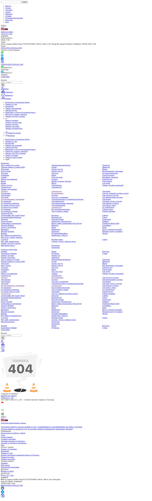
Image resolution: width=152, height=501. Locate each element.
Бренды (8, 6)
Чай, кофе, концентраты (10, 241)
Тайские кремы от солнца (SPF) (13, 167)
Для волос (106, 165)
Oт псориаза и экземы (9, 211)
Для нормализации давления (62, 203)
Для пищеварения (58, 205)
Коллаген (55, 215)
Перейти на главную (9, 396)
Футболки (55, 253)
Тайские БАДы (11, 110)
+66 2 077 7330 (6, 34)
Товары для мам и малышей (112, 185)
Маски (3, 181)
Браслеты (105, 251)
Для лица (4, 173)
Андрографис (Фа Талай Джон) (13, 215)
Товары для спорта (12, 126)
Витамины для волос (110, 177)
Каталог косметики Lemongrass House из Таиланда (20, 455)
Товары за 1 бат (11, 104)
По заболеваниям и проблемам (12, 199)
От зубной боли (108, 207)
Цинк (104, 227)
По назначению (57, 193)
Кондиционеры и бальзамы (112, 171)
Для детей (106, 183)
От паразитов (6, 201)
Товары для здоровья (13, 108)
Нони (54, 227)
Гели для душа (57, 177)
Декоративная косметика (61, 165)
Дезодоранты (57, 185)
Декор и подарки (11, 120)
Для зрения (106, 199)
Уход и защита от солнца (10, 165)
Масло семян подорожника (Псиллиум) (67, 223)
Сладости (4, 239)
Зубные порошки (108, 211)
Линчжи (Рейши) (7, 225)
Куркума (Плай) (58, 219)
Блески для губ (57, 171)
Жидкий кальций (7, 231)
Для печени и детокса (110, 203)
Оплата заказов (6, 437)
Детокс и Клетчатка (8, 227)
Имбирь (4, 233)
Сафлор (105, 215)
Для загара (5, 169)
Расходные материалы (56, 246)
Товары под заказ (7, 457)
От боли (55, 195)
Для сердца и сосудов (110, 195)
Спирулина (106, 219)
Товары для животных (13, 128)
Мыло (54, 175)
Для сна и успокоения (60, 197)
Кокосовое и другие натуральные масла (20, 112)
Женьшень (5, 229)
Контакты (9, 20)
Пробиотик (56, 229)
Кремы (3, 183)
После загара (6, 171)
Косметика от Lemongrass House (17, 102)
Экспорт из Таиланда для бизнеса (13, 443)
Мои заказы (5, 465)
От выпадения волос (110, 173)
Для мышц (106, 191)
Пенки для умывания (9, 179)
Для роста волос (108, 175)
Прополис (55, 231)
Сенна (104, 217)
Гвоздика (4, 219)
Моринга (55, 225)
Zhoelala (4, 251)
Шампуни (106, 167)
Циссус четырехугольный (112, 229)
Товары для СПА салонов (15, 116)
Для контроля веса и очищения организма (67, 199)
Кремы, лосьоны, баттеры (61, 181)
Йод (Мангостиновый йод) (11, 235)
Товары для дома (11, 124)
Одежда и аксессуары (13, 122)
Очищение (5, 175)
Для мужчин (107, 181)
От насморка (6, 209)
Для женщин (6, 193)
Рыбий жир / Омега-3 (60, 235)
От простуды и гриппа (9, 207)
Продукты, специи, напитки (16, 114)
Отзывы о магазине (8, 439)
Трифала (105, 221)
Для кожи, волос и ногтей (112, 201)
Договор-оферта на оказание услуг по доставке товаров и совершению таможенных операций (37, 429)
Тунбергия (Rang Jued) (110, 223)
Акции (8, 12)
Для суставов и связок (60, 211)
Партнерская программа (10, 467)
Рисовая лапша (57, 239)
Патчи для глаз (6, 185)
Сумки (104, 253)
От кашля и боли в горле (10, 205)
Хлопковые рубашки (9, 253)
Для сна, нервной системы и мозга (115, 193)
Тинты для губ (57, 169)
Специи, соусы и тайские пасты (64, 241)
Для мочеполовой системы (112, 197)
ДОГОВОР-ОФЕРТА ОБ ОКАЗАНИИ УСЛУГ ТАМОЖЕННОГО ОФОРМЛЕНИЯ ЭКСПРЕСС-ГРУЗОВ (41, 427)
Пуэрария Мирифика (60, 233)
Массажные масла (8, 245)
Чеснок (105, 233)
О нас (3, 435)
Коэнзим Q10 (57, 217)
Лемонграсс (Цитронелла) (61, 221)
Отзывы (8, 16)
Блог (7, 22)
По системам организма (61, 209)
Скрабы (4, 177)
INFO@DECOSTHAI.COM (11, 48)
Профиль (4, 463)
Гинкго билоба (6, 221)
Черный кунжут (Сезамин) (112, 231)
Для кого (4, 191)
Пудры (54, 167)
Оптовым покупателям (14, 18)
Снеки (104, 239)
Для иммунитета (58, 201)
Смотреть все (6, 187)
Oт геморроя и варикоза (10, 203)
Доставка (8, 10)
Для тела (55, 173)
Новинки (8, 14)
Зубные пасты (107, 209)
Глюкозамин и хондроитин (11, 223)
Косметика (9, 106)
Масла (54, 183)
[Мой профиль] (2, 342)
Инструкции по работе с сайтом (13, 433)
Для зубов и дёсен (109, 205)
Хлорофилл (106, 225)
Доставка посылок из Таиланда (13, 441)
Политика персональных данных (13, 423)
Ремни (54, 251)
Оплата (8, 8)
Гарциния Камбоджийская (11, 217)
